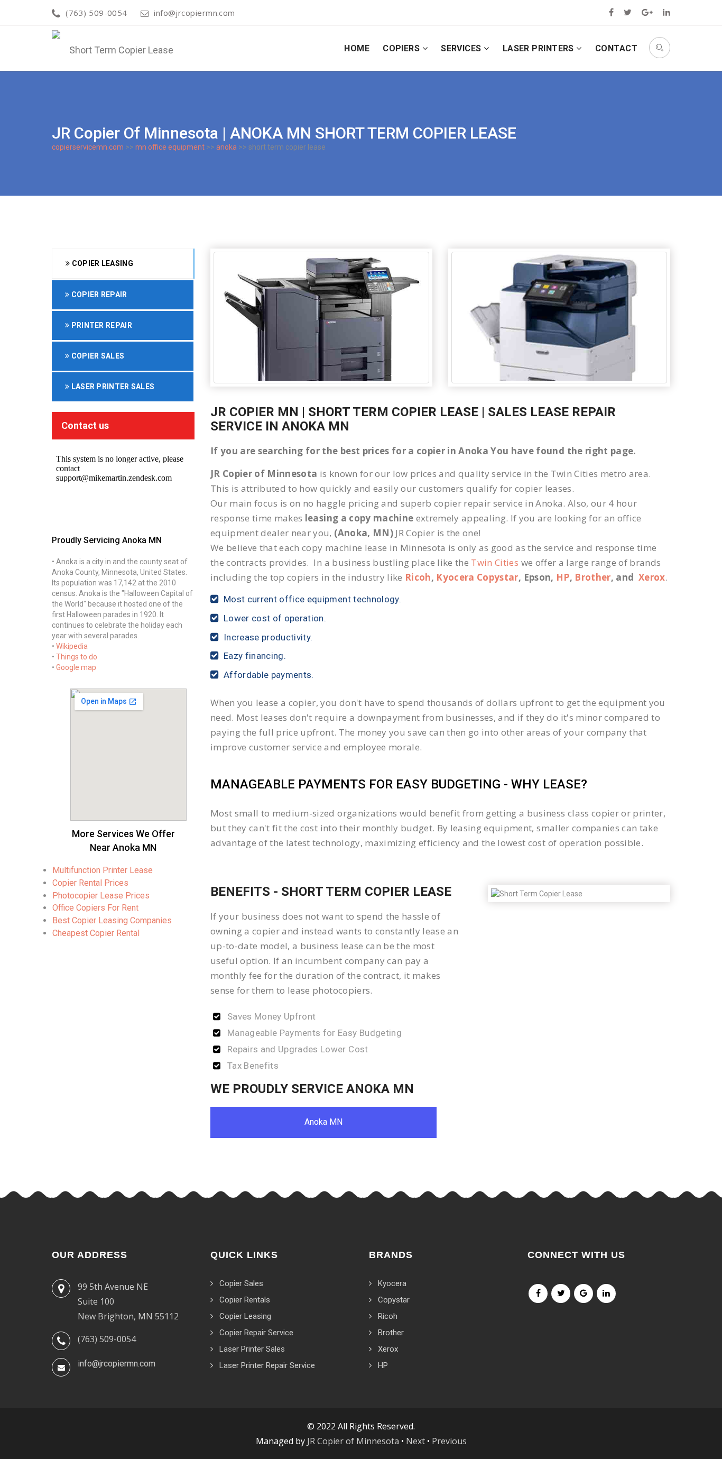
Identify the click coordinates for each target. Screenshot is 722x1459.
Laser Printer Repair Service (267, 1365)
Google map (76, 667)
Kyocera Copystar (477, 577)
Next (415, 1441)
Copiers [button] (402, 48)
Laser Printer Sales (111, 386)
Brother (592, 577)
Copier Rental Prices (90, 883)
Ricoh (418, 577)
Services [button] (462, 48)
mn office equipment (170, 147)
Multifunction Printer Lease (102, 870)
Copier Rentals (244, 1300)
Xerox (651, 577)
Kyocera (392, 1283)
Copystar (394, 1300)
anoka (226, 147)
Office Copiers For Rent (95, 908)
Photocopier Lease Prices (101, 896)
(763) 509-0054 (96, 12)
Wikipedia (72, 646)
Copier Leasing (101, 263)
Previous (449, 1441)
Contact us (85, 425)
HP (563, 577)
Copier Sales (96, 356)
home (356, 48)
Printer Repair (100, 325)
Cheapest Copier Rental (96, 933)
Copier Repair (98, 294)
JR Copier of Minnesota (353, 1441)
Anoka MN (323, 1122)
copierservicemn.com (88, 147)
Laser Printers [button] (540, 48)
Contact (616, 48)
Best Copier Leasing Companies (112, 920)
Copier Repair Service (256, 1332)
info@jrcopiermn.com (194, 12)
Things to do (76, 657)
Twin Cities (495, 562)
